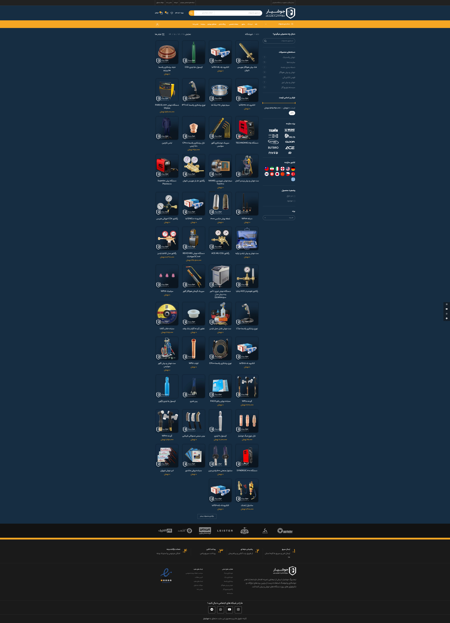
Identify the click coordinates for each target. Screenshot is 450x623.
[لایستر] (241, 531)
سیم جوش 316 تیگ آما (220, 105)
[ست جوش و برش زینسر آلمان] (247, 165)
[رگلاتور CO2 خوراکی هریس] (167, 203)
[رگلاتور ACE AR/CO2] (220, 238)
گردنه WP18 (247, 401)
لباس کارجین (167, 143)
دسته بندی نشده (288, 67)
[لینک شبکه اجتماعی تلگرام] (211, 609)
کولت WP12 (193, 363)
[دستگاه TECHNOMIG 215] (247, 128)
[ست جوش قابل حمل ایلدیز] (220, 313)
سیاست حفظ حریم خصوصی (194, 573)
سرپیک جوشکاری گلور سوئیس (220, 144)
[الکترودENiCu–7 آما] (194, 203)
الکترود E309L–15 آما (220, 67)
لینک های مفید (198, 569)
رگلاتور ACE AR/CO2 (220, 253)
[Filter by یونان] (293, 179)
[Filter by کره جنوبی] (267, 174)
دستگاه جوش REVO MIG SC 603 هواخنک (194, 255)
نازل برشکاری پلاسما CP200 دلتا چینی (193, 144)
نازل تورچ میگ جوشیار (247, 436)
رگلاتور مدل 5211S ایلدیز (167, 253)
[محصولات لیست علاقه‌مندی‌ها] (171, 13)
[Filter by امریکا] (288, 169)
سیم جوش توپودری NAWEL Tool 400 (220, 182)
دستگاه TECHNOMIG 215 (247, 143)
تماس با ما (200, 589)
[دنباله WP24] (247, 203)
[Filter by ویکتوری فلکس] (271, 141)
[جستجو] (191, 13)
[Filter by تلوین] (271, 130)
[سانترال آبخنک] (247, 490)
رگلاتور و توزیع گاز (228, 589)
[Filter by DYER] (271, 153)
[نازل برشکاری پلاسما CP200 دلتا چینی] (194, 128)
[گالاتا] (161, 531)
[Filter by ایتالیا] (277, 169)
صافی (292, 113)
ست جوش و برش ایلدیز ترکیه (247, 253)
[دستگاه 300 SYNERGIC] (247, 455)
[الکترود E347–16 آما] (247, 90)
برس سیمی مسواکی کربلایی (193, 436)
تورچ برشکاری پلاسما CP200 (220, 363)
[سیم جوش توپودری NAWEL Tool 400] (220, 165)
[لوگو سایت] (280, 13)
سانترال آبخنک (247, 505)
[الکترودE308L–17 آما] (220, 490)
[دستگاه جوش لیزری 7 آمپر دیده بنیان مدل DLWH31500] (220, 276)
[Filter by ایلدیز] (287, 130)
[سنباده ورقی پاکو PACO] (220, 386)
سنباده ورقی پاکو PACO (220, 401)
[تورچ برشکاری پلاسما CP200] (220, 348)
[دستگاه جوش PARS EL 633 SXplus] (167, 90)
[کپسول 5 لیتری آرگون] (167, 386)
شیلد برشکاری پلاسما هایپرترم (167, 69)
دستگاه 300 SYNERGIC (247, 470)
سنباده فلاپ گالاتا (167, 328)
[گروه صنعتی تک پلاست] (201, 531)
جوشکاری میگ (228, 573)
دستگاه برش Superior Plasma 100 (167, 182)
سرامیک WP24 (167, 291)
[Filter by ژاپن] (277, 174)
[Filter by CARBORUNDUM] (287, 153)
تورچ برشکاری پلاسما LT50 (247, 328)
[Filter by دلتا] (287, 136)
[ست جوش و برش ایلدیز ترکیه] (247, 238)
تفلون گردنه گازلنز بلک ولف (194, 328)
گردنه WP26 (167, 436)
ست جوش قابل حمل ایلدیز (220, 328)
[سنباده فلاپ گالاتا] (167, 313)
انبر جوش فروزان (167, 470)
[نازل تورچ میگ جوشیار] (247, 421)
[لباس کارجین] (167, 128)
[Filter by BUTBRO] (271, 147)
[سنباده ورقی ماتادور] (194, 455)
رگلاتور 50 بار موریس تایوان (194, 181)
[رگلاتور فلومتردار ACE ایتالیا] (247, 276)
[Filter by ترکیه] (293, 174)
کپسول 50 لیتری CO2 (194, 67)
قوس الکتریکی (288, 77)
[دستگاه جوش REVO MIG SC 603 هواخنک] (194, 238)
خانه (257, 34)
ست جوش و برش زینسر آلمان (247, 181)
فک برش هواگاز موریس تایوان (247, 69)
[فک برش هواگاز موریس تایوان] (247, 52)
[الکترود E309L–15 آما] (220, 52)
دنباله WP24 (247, 219)
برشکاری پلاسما (228, 581)
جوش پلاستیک (289, 57)
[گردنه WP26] (167, 421)
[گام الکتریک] (181, 531)
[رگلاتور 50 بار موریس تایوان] (194, 165)
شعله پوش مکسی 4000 (220, 219)
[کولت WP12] (194, 348)
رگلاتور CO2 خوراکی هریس (167, 219)
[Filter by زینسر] (271, 136)
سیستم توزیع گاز (288, 87)
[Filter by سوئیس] (272, 174)
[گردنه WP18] (247, 386)
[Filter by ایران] (272, 169)
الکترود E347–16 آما (247, 105)
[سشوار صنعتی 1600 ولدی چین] (220, 455)
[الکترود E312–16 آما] (247, 348)
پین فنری (194, 401)
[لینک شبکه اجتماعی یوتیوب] (229, 609)
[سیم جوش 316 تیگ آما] (220, 90)
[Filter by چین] (282, 174)
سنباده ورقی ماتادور (193, 470)
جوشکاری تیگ (228, 577)
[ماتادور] (261, 531)
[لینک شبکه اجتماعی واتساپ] (220, 609)
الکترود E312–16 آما (247, 363)
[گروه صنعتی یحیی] (221, 531)
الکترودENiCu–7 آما (193, 219)
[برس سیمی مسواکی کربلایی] (194, 421)
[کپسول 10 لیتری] (220, 421)
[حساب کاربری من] (157, 24)
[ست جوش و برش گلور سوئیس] (167, 348)
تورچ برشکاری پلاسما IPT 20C (194, 105)
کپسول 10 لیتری (220, 436)
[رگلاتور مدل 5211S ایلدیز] (167, 238)
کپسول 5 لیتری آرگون (167, 401)
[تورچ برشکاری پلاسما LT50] (247, 313)
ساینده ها (291, 62)
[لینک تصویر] (166, 575)
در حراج (290, 196)
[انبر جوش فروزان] (167, 455)
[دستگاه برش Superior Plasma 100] (167, 165)
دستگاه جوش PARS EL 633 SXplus (167, 107)
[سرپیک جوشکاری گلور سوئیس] (220, 128)
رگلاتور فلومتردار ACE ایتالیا (247, 291)
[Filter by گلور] (287, 141)
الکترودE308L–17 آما (220, 505)
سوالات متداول (198, 585)
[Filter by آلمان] (293, 169)
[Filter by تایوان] (267, 169)
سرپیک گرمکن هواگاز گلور (193, 291)
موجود (290, 201)
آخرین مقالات (199, 577)
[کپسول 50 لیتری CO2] (194, 52)
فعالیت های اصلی (227, 569)
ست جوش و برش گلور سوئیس (167, 365)
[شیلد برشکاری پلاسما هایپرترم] (167, 52)
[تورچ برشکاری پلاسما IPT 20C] (194, 90)
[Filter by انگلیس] (282, 169)
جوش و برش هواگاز (287, 72)
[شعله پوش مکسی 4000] (220, 203)
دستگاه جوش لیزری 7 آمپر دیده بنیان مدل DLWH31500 (220, 294)
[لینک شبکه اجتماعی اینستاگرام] (238, 609)
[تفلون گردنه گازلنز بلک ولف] (194, 313)
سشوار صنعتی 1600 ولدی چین (220, 470)
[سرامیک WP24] (167, 276)
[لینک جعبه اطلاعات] (279, 553)
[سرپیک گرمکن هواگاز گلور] (194, 276)
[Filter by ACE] (287, 147)
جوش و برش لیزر (288, 82)
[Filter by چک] (288, 174)
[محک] (281, 531)
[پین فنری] (194, 386)
